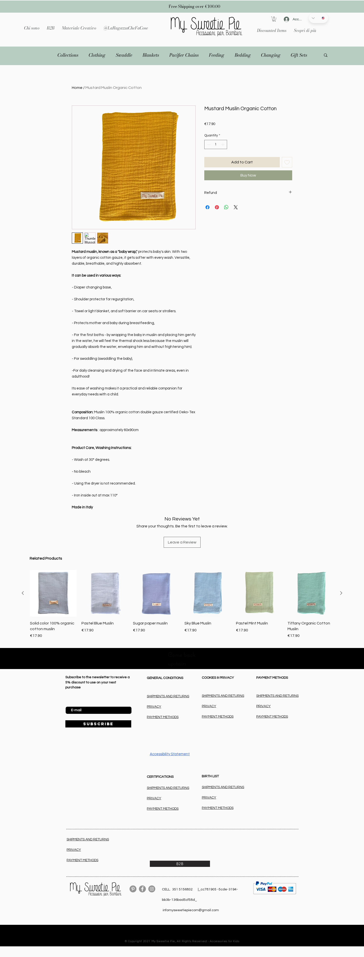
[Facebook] (142, 888)
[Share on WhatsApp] (226, 207)
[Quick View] (156, 593)
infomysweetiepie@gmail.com (187, 937)
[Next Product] (341, 593)
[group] (182, 604)
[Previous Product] (23, 593)
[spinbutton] (215, 144)
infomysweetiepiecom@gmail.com (191, 910)
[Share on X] (236, 207)
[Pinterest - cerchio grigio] (133, 888)
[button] (79, 28)
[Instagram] (151, 888)
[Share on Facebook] (207, 207)
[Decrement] (208, 144)
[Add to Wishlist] (287, 162)
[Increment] (223, 144)
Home (77, 88)
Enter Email (74, 702)
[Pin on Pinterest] (217, 207)
